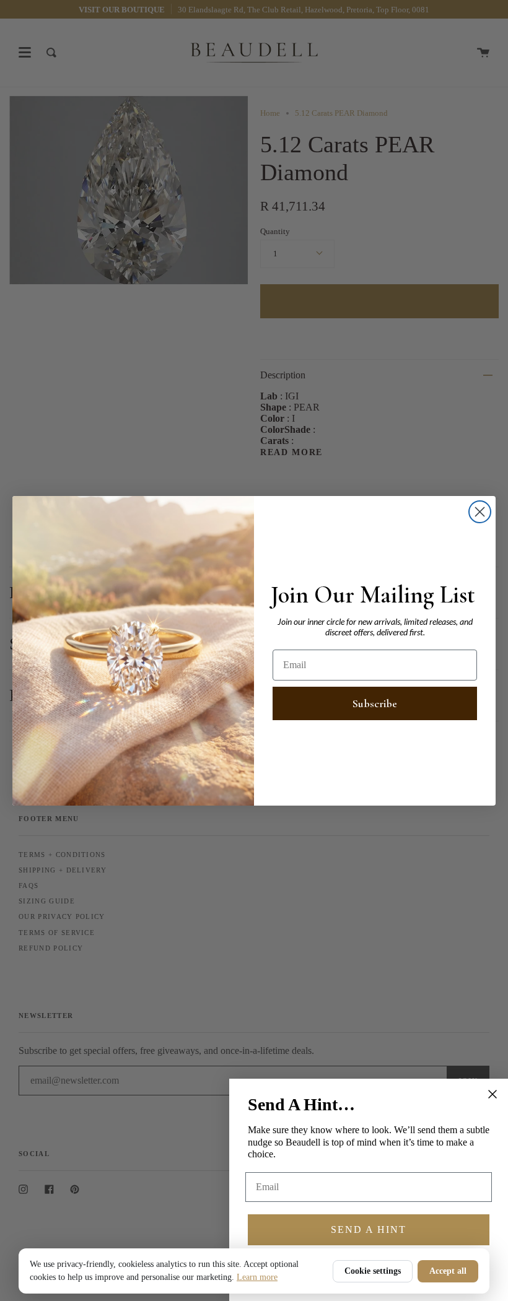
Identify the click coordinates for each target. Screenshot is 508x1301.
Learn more (257, 1277)
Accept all (447, 1271)
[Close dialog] (480, 512)
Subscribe (375, 703)
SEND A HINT (368, 1229)
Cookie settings (372, 1271)
